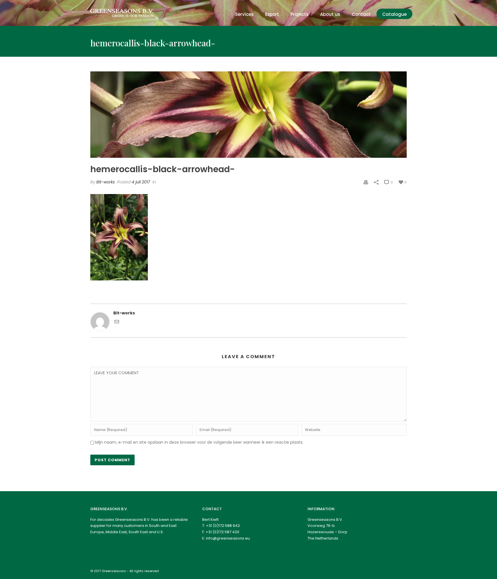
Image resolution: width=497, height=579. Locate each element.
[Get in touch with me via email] (116, 322)
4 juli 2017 (141, 182)
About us (330, 14)
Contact (361, 14)
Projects (299, 14)
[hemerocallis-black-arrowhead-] (248, 114)
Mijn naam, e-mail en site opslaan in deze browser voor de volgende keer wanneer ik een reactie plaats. (199, 442)
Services (244, 14)
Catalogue (394, 14)
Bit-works (105, 182)
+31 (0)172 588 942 (223, 525)
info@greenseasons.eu (228, 538)
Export (272, 14)
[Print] (366, 182)
